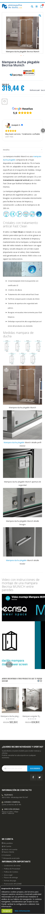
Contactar (7, 855)
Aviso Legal (8, 875)
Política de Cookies (11, 872)
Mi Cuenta (7, 846)
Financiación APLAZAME (13, 884)
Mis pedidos (8, 843)
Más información (22, 911)
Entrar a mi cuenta (10, 849)
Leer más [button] (9, 136)
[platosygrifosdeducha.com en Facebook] (33, 777)
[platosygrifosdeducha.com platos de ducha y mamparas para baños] (12, 6)
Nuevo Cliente (9, 852)
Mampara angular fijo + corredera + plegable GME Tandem (32, 716)
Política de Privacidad (12, 869)
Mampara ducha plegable (14, 442)
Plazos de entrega (11, 877)
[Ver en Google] (7, 125)
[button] (40, 17)
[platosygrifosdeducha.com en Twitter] (40, 777)
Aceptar (6, 911)
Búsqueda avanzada (12, 858)
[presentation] (22, 149)
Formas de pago (10, 880)
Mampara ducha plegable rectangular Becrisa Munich (10, 716)
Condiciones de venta (12, 865)
